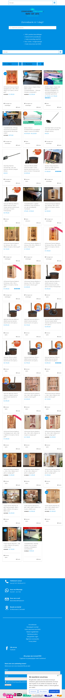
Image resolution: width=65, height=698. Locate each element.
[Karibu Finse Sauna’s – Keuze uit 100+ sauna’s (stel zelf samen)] (53, 156)
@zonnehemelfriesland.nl (17, 600)
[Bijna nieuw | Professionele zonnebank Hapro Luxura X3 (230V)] (32, 118)
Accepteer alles (54, 691)
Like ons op (13, 647)
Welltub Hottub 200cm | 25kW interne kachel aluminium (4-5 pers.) (31, 321)
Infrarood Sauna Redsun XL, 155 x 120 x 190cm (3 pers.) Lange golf (52, 433)
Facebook (12, 649)
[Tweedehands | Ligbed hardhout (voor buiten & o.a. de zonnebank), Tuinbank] (32, 194)
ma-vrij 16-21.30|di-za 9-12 (17, 583)
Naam (7, 670)
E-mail (7, 676)
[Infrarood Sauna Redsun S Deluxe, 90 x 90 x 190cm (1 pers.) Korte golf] (32, 234)
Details (18, 107)
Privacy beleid (32, 641)
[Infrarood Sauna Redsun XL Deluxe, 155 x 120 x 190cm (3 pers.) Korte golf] (11, 234)
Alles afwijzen (43, 691)
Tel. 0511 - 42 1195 (15, 592)
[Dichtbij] (59, 675)
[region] (44, 684)
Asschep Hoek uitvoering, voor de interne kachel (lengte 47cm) (53, 129)
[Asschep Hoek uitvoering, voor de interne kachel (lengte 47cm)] (53, 118)
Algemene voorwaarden (32, 639)
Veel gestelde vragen (32, 636)
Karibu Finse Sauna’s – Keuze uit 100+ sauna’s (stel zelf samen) (52, 167)
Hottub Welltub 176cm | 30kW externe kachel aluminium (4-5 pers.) (31, 359)
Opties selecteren (48, 104)
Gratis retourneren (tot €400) (32, 629)
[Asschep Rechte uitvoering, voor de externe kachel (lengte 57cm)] (11, 156)
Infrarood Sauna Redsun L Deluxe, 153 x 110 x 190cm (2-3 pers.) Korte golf (32, 283)
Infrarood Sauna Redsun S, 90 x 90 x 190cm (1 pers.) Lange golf (32, 471)
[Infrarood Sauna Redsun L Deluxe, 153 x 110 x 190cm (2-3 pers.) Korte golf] (32, 272)
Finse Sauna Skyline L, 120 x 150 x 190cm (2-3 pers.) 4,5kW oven (12, 545)
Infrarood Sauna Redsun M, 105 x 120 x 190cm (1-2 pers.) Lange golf (52, 471)
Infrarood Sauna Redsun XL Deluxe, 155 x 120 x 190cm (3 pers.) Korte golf (12, 245)
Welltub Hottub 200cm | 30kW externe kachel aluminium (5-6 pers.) (11, 321)
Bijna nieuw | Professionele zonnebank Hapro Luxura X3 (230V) (32, 129)
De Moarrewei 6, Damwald (17, 609)
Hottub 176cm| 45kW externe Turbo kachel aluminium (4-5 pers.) (10, 359)
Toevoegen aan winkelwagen (8, 104)
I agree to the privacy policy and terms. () (18, 682)
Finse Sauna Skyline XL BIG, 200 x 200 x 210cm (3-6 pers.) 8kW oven (32, 507)
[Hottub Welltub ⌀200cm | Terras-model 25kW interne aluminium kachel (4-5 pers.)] (53, 310)
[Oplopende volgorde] (20, 64)
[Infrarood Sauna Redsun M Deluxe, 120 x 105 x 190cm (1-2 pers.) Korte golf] (11, 272)
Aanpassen (33, 691)
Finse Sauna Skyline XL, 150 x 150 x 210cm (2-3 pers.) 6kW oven (52, 507)
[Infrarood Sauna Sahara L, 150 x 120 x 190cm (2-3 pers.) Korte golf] (53, 384)
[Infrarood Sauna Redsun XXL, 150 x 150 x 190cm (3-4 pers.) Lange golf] (32, 422)
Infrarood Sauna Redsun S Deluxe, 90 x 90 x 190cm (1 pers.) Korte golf (32, 245)
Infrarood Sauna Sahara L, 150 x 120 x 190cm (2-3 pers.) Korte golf (52, 395)
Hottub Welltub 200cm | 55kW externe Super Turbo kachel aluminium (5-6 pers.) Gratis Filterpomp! (11, 207)
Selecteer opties (27, 180)
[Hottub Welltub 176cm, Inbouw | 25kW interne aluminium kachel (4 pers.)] (11, 384)
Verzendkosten (32, 624)
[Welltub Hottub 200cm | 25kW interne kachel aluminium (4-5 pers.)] (32, 310)
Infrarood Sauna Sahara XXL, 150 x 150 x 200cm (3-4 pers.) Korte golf (32, 395)
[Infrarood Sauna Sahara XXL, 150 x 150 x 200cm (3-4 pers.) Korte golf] (32, 384)
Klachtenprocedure (32, 634)
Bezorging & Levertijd (32, 627)
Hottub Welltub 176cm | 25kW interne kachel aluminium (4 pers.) (52, 359)
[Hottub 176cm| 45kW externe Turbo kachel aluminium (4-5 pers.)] (11, 348)
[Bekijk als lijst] (42, 63)
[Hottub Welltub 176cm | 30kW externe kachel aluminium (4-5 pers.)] (32, 348)
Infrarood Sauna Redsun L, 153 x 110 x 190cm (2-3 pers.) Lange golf (11, 471)
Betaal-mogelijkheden (32, 632)
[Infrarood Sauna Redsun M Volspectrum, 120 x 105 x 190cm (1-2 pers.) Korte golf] (11, 422)
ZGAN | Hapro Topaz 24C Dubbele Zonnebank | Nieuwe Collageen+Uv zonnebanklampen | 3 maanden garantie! (52, 90)
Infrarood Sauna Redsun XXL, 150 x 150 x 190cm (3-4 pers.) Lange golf (32, 433)
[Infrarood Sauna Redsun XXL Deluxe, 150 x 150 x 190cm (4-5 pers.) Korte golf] (53, 194)
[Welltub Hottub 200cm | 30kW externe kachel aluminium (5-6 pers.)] (11, 310)
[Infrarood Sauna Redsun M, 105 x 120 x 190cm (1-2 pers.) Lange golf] (53, 460)
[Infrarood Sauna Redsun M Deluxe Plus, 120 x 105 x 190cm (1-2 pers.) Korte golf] (53, 234)
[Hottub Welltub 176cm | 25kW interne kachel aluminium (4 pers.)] (53, 348)
